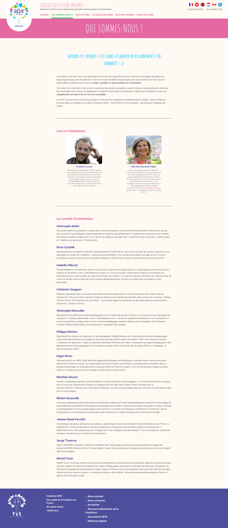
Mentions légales (97, 521)
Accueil (44, 15)
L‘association (195, 9)
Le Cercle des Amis (102, 15)
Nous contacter (96, 500)
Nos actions (82, 15)
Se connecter (214, 9)
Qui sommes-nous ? (62, 15)
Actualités (93, 504)
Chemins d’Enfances (146, 188)
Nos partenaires (124, 15)
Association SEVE (97, 516)
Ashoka (150, 181)
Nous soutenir (145, 15)
